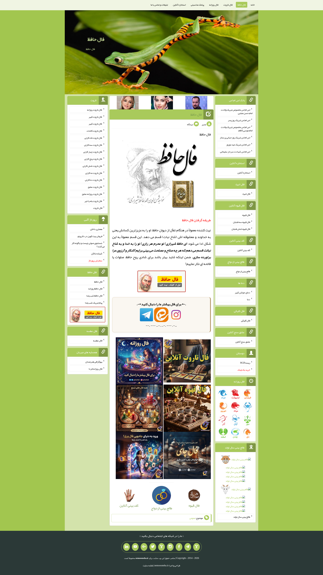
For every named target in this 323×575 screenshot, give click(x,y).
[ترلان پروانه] (162, 103)
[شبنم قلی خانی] (128, 103)
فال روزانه (213, 4)
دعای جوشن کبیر (242, 292)
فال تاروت (227, 4)
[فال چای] (187, 456)
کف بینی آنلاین (243, 250)
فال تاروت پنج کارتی (93, 158)
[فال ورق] (139, 456)
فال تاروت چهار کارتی (92, 151)
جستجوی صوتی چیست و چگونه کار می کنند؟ (88, 245)
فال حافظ (242, 4)
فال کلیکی (245, 320)
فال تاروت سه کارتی (93, 144)
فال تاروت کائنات (94, 130)
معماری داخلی (96, 229)
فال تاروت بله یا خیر (93, 201)
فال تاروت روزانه (94, 109)
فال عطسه (97, 340)
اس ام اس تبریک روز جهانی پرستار (235, 137)
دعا (248, 299)
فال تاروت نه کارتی (93, 172)
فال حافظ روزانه (95, 288)
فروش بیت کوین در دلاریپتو (90, 236)
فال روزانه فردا (95, 368)
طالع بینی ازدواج (243, 271)
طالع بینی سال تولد (241, 516)
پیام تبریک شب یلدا (93, 302)
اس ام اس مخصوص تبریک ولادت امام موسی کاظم (237, 129)
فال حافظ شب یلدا (94, 295)
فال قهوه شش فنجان (240, 229)
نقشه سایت (148, 565)
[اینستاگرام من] (170, 547)
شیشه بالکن (96, 253)
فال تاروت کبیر (95, 116)
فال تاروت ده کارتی (93, 179)
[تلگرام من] (187, 547)
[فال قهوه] (187, 409)
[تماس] (161, 547)
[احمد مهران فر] (196, 103)
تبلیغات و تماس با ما (159, 4)
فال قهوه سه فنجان (241, 222)
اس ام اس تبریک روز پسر (239, 120)
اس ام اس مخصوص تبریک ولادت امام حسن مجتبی (237, 111)
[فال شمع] (139, 409)
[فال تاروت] (187, 362)
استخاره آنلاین (179, 4)
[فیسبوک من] (179, 547)
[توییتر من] (152, 547)
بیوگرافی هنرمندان (93, 361)
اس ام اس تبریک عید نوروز (238, 144)
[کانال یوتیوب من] (135, 547)
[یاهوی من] (196, 547)
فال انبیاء (246, 193)
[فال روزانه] (139, 362)
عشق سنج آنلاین (242, 341)
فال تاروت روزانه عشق (92, 194)
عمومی (192, 518)
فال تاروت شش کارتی (92, 166)
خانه (253, 4)
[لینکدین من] (126, 547)
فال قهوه (246, 215)
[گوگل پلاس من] (144, 547)
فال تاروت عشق (95, 187)
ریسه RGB (245, 362)
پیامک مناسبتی (197, 4)
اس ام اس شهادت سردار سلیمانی (235, 151)
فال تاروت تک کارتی (93, 137)
